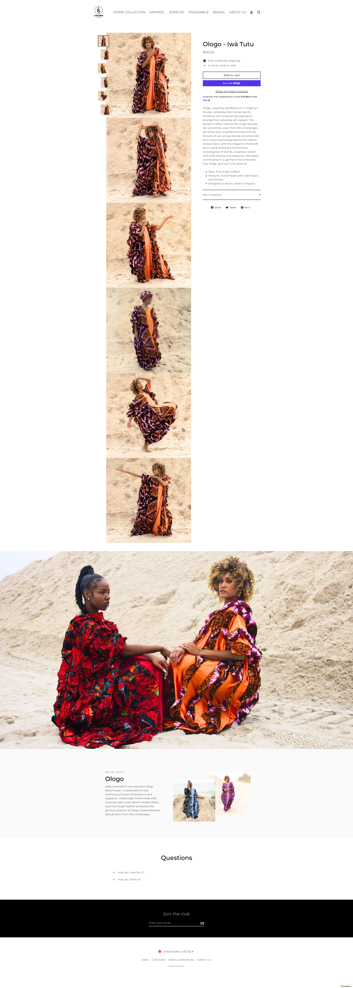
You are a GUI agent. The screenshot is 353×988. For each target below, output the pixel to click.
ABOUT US (237, 12)
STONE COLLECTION (129, 12)
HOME (145, 960)
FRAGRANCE (198, 12)
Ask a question (212, 194)
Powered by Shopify (176, 966)
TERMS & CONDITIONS (181, 960)
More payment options (232, 91)
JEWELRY (176, 12)
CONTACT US (204, 960)
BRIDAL (219, 12)
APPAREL (157, 12)
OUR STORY (158, 960)
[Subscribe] (202, 923)
